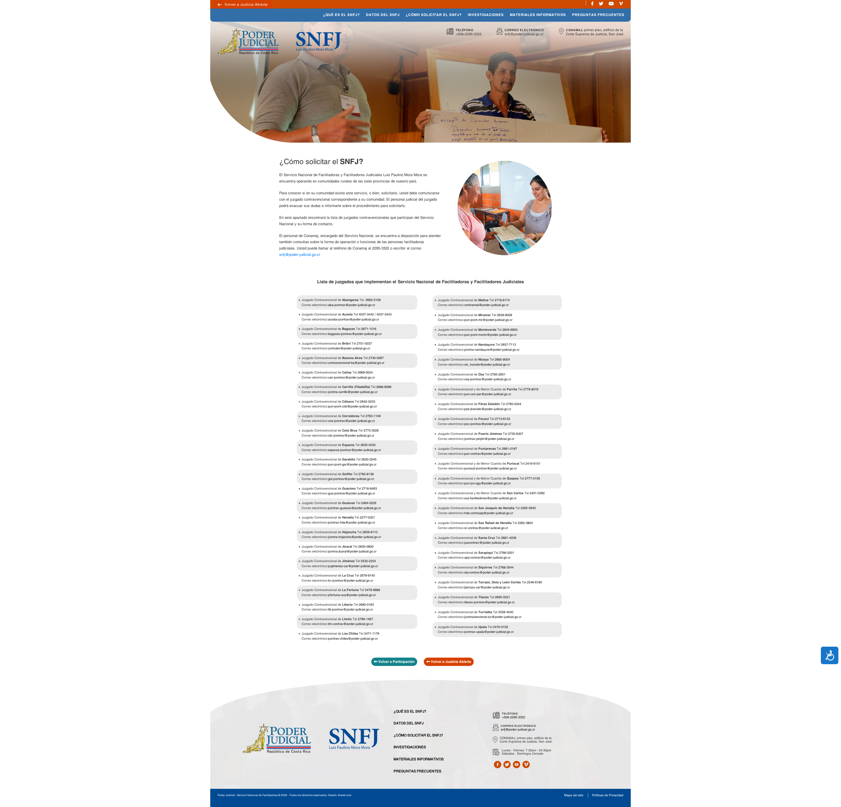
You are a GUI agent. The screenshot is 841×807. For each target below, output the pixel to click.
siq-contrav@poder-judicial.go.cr (486, 572)
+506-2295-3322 (469, 34)
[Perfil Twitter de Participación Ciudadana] (507, 764)
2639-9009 (504, 315)
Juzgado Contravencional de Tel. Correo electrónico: (341, 302)
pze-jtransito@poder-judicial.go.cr (487, 409)
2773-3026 (371, 430)
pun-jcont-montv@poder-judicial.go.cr (490, 334)
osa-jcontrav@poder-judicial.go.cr (487, 379)
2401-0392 (537, 493)
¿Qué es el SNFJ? (410, 711)
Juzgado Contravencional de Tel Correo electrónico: (347, 317)
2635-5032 (368, 445)
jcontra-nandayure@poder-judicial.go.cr (491, 349)
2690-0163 (366, 604)
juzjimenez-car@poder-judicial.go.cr (353, 566)
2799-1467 (365, 619)
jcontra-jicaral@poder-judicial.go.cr (352, 551)
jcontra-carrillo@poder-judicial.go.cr (353, 392)
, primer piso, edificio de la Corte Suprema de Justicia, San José (594, 32)
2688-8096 (383, 387)
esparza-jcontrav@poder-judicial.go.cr (354, 450)
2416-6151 (533, 463)
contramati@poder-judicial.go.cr (486, 305)
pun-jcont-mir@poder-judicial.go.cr (488, 320)
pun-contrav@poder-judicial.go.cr (487, 453)
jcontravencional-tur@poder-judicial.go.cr (492, 617)
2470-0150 (500, 627)
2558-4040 (505, 612)
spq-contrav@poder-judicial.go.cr (487, 557)
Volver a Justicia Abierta (246, 4)
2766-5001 (506, 552)
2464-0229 (368, 503)
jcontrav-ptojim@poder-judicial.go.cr (489, 439)
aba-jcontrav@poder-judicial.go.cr (351, 305)
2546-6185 (534, 582)
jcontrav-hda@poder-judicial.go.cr (351, 522)
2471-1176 (371, 633)
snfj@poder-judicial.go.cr (524, 34)
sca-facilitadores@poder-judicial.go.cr (490, 498)
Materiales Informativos (419, 759)
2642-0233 (367, 401)
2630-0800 (365, 546)
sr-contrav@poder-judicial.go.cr (486, 528)
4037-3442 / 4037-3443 (375, 314)
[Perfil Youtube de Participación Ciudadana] (516, 764)
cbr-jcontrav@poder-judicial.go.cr (351, 435)
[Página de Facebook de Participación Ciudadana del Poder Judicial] (592, 3)
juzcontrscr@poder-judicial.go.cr (486, 542)
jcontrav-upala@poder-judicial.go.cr (489, 632)
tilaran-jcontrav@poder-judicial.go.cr (489, 602)
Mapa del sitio (573, 795)
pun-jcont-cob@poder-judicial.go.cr (352, 406)
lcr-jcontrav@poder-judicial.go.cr (350, 580)
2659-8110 (370, 532)
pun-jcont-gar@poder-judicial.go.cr (352, 464)
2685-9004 (502, 359)
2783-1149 (373, 416)
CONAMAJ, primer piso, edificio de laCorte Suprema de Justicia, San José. (526, 739)
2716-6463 (369, 488)
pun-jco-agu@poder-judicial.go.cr (487, 483)
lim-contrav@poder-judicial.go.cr (350, 624)
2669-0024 (365, 372)
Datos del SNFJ (409, 723)
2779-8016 (530, 389)
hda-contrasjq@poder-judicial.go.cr (488, 513)
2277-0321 (367, 517)
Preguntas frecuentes (417, 771)
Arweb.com (344, 795)
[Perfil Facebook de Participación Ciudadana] (497, 764)
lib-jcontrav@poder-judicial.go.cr (350, 609)
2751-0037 (364, 343)
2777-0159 (532, 478)
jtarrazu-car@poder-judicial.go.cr (487, 587)
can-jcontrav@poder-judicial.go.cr (351, 377)
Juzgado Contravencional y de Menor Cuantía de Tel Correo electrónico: (488, 392)
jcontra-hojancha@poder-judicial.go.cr (354, 537)
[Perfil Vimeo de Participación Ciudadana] (526, 764)
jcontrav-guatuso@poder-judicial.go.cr (354, 508)
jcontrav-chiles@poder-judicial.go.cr (353, 638)
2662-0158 (373, 300)
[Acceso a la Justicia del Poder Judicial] (248, 41)
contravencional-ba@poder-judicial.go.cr (356, 363)
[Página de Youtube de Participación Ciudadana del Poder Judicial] (611, 3)
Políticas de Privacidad (607, 795)
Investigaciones (410, 747)
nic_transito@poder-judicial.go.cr (487, 364)
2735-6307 (515, 433)
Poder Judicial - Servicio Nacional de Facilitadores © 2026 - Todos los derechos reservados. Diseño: (284, 795)
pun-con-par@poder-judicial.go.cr (487, 394)
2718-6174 (502, 300)
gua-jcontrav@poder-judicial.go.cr (351, 493)
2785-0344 (513, 404)
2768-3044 (506, 567)
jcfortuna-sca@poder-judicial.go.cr (352, 595)
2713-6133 (502, 419)
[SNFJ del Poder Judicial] (318, 41)
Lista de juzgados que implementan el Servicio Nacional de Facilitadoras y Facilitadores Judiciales (420, 282)
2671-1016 (368, 329)
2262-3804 (525, 523)
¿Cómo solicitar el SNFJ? (418, 735)
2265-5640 (528, 508)
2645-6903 (510, 329)
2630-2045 (368, 459)
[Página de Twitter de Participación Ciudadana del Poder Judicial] (601, 3)
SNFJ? (321, 161)
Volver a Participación (396, 662)
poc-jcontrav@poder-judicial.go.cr (487, 424)
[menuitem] (341, 15)
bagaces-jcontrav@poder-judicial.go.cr (355, 334)
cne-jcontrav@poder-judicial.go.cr (351, 421)
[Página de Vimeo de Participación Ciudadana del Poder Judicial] (621, 3)
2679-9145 (367, 575)
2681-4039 (508, 538)
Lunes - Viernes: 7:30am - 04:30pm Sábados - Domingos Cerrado (526, 752)
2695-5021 (502, 597)
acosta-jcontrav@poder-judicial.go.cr (353, 319)
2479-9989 (372, 590)
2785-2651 (497, 374)
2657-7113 (508, 344)
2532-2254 (368, 561)
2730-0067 (376, 358)
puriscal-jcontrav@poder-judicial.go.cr (490, 468)
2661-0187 (509, 448)
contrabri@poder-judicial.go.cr (349, 348)
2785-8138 (366, 474)
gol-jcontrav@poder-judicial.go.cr (351, 479)
